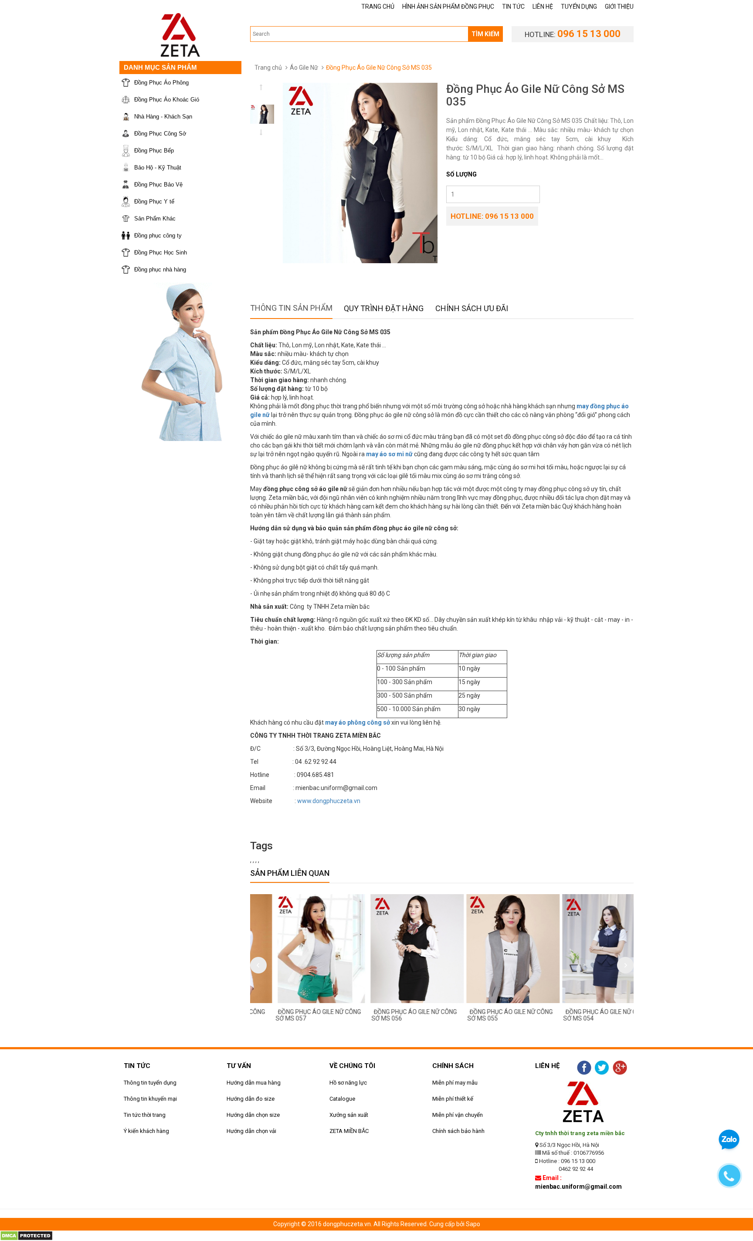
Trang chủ (268, 67)
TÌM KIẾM (485, 34)
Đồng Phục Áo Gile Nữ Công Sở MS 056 (391, 1015)
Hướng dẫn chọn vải (251, 1131)
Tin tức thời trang (145, 1115)
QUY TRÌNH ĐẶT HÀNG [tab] (384, 308)
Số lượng (461, 174)
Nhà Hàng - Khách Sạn (163, 116)
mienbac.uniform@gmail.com (578, 1186)
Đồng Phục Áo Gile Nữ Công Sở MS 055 (486, 1015)
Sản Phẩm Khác (155, 218)
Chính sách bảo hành (458, 1131)
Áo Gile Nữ (304, 67)
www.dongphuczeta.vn (328, 800)
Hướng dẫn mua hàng (254, 1082)
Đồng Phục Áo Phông (161, 82)
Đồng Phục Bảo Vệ (158, 184)
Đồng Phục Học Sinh (160, 252)
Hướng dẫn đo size (251, 1098)
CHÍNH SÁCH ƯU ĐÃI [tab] (471, 308)
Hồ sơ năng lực (348, 1082)
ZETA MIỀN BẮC (349, 1131)
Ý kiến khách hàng (146, 1131)
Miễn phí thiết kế (452, 1098)
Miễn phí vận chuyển (457, 1115)
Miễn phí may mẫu (455, 1082)
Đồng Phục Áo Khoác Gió (166, 99)
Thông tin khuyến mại (150, 1098)
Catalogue (342, 1098)
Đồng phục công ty (158, 235)
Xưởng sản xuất (348, 1115)
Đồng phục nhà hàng (160, 269)
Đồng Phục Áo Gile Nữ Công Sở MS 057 (295, 1015)
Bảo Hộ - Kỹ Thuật (157, 167)
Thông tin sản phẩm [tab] (291, 307)
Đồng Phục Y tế (154, 201)
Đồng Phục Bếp (154, 150)
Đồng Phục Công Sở (160, 133)
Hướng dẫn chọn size (253, 1115)
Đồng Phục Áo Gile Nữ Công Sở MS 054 (582, 1015)
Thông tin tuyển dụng (150, 1082)
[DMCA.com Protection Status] (26, 1235)
